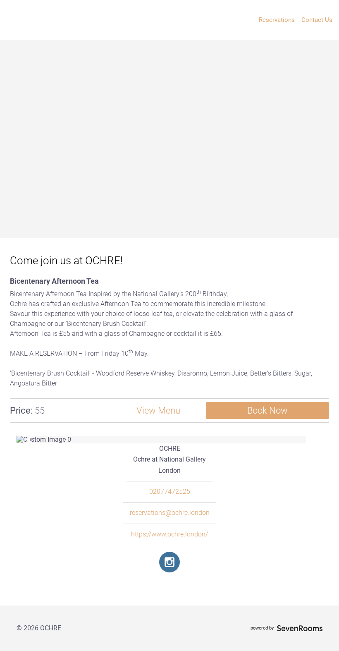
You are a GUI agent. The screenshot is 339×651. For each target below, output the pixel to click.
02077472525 (169, 491)
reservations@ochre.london (170, 513)
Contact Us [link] (316, 20)
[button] (29, 439)
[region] (169, 439)
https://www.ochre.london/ (169, 534)
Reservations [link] (277, 20)
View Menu (158, 410)
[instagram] (169, 562)
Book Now (267, 410)
